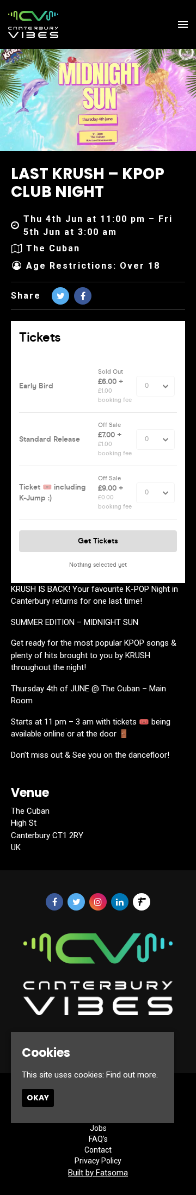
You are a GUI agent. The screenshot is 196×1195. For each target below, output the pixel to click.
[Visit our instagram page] (98, 902)
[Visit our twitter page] (60, 296)
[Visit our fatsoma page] (141, 902)
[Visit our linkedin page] (119, 902)
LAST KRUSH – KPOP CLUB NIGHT (87, 183)
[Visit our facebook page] (82, 296)
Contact (98, 1150)
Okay (38, 1097)
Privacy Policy (98, 1160)
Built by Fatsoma (98, 1173)
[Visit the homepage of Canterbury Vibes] (33, 24)
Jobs (98, 1128)
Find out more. (132, 1075)
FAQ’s (98, 1139)
